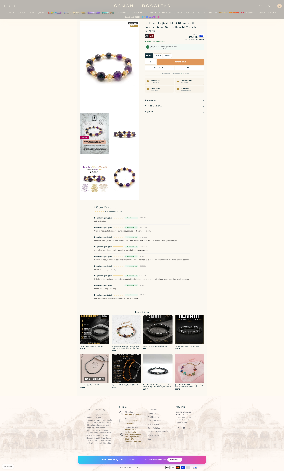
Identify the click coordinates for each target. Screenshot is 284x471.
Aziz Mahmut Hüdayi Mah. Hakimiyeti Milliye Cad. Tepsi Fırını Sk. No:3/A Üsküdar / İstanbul (133, 436)
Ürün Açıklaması (150, 100)
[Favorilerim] (269, 6)
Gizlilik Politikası (154, 421)
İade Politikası (153, 424)
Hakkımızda (153, 413)
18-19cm (158, 55)
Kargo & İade (149, 112)
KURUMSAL (152, 409)
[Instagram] (9, 5)
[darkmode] (279, 6)
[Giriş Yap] (265, 6)
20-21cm (167, 55)
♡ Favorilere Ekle (159, 68)
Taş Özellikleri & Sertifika (153, 106)
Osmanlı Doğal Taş (132, 467)
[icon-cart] (274, 6)
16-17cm (149, 55)
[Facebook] (4, 5)
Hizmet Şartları (154, 435)
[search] (260, 6)
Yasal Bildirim (153, 417)
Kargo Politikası (154, 428)
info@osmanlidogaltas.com (133, 422)
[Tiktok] (14, 5)
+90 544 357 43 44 (133, 414)
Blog (149, 439)
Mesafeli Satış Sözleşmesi (158, 432)
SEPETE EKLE (180, 62)
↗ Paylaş (189, 68)
